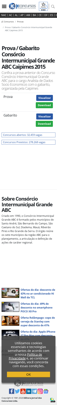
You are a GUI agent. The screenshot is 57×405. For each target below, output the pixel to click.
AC (10, 15)
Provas (20, 21)
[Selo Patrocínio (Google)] (43, 6)
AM (28, 15)
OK (28, 374)
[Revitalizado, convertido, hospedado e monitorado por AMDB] (52, 400)
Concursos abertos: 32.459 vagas (22, 135)
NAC (3, 15)
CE (40, 15)
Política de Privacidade (25, 356)
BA (34, 15)
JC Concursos (8, 21)
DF (46, 15)
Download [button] (44, 105)
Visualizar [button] (44, 98)
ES (51, 15)
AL (16, 15)
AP (22, 15)
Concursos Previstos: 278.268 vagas (24, 142)
